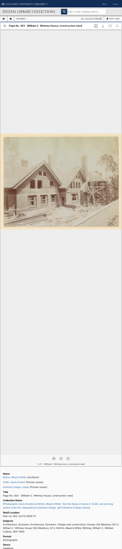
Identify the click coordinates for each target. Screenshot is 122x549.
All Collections (90, 18)
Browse (21, 18)
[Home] (3, 18)
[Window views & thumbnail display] (95, 25)
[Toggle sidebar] (4, 25)
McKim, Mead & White (14, 477)
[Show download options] (103, 25)
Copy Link (113, 18)
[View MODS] (110, 25)
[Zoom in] (53, 458)
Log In (115, 4)
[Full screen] (117, 25)
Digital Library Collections (29, 11)
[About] (10, 18)
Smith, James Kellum (14, 482)
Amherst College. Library (16, 487)
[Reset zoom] (68, 458)
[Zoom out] (61, 458)
